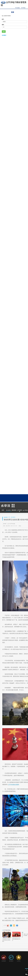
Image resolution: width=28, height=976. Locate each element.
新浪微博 (4, 961)
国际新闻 (14, 510)
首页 (3, 510)
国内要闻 (8, 510)
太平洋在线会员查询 (13, 784)
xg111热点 (25, 510)
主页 (9, 517)
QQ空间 (18, 961)
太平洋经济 (19, 511)
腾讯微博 (11, 961)
